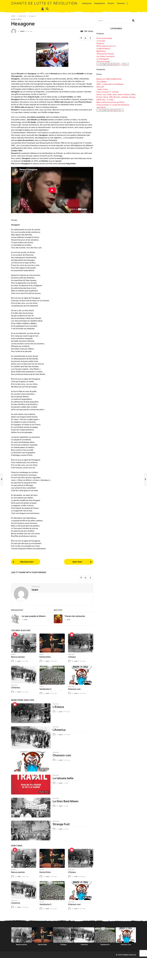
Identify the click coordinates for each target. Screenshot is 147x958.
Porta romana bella (104, 38)
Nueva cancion (18, 657)
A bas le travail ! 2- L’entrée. (107, 92)
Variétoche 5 (45, 689)
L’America (15, 687)
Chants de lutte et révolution (44, 3)
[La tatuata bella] (30, 784)
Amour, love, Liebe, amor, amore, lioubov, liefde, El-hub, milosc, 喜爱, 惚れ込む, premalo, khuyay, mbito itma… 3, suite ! (116, 97)
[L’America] (23, 674)
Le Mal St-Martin (103, 48)
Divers (111, 3)
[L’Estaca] (80, 643)
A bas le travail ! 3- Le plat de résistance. (113, 105)
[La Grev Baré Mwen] (30, 807)
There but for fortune (105, 54)
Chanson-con (74, 689)
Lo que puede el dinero (34, 616)
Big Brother (101, 51)
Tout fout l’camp (103, 61)
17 (123, 64)
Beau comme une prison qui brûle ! (110, 102)
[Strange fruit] (30, 830)
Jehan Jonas (102, 89)
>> (127, 64)
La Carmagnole (102, 59)
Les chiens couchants (105, 56)
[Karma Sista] (52, 643)
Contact (121, 3)
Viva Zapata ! (101, 81)
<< (98, 64)
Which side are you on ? (106, 46)
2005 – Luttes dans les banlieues (109, 84)
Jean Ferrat (101, 107)
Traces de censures (74, 616)
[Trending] (15, 634)
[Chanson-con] (80, 675)
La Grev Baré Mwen (65, 801)
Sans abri (100, 87)
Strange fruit (61, 824)
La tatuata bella (63, 778)
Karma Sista (45, 657)
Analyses (87, 3)
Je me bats (100, 41)
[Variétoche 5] (52, 675)
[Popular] (72, 634)
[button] (127, 3)
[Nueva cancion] (23, 643)
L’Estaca (72, 657)
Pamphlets (99, 3)
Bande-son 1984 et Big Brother (109, 79)
